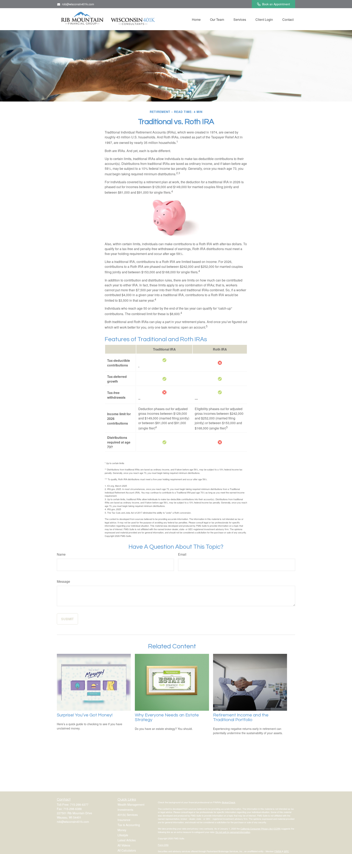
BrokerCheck (228, 802)
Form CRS (163, 844)
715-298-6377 (79, 804)
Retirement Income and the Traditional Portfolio (240, 717)
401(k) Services (128, 815)
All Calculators (127, 850)
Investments (125, 810)
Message (63, 581)
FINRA (278, 851)
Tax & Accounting (129, 825)
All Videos (124, 845)
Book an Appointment (276, 4)
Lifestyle (123, 835)
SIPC (286, 851)
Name (61, 554)
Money (122, 830)
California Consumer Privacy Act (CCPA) (260, 828)
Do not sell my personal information (233, 832)
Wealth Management (131, 804)
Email (182, 554)
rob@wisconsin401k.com (78, 4)
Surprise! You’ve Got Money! (84, 715)
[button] (196, 19)
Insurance (124, 820)
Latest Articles (127, 840)
